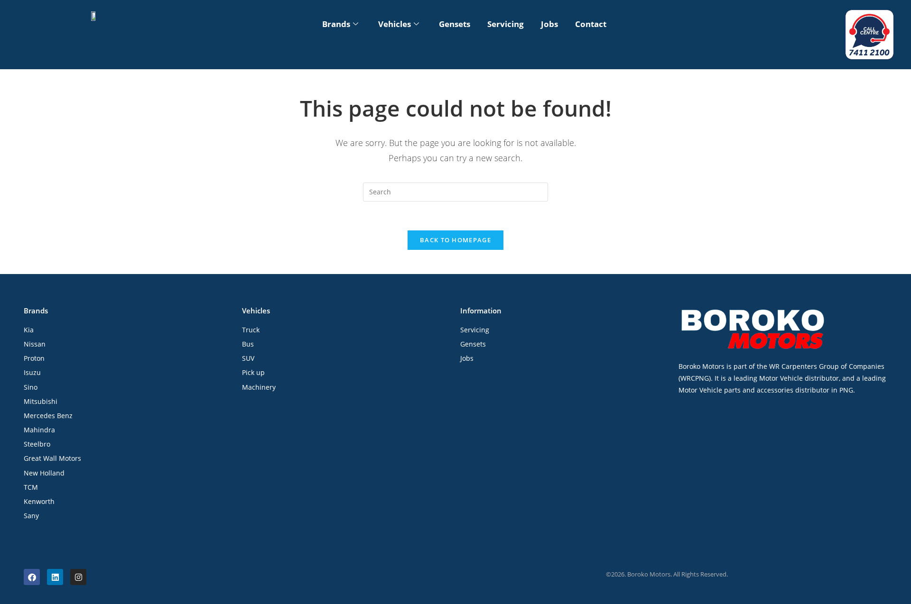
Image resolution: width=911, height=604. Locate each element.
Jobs (549, 23)
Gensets (454, 23)
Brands (336, 23)
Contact (590, 23)
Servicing (505, 23)
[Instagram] (78, 577)
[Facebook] (32, 577)
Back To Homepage (455, 240)
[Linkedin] (55, 577)
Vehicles (394, 23)
